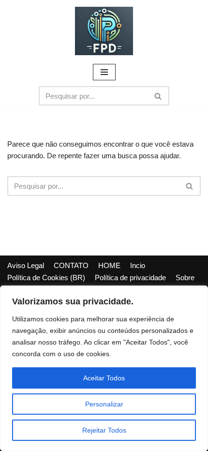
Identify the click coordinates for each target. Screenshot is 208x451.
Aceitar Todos (104, 378)
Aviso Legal (25, 265)
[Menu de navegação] (104, 72)
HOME (109, 265)
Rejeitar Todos (104, 430)
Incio (137, 265)
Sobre (185, 277)
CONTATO (71, 265)
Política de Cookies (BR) (46, 277)
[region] (104, 368)
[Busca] (158, 95)
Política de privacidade (130, 277)
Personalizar (104, 404)
